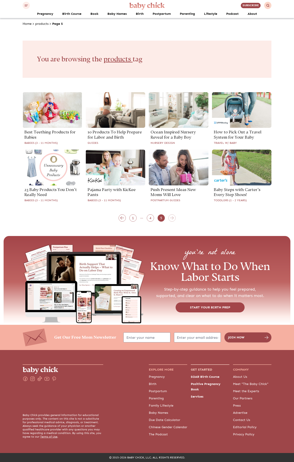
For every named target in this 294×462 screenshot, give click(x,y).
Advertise (240, 413)
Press (237, 405)
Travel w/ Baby (225, 143)
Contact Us (241, 420)
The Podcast (158, 434)
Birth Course (71, 14)
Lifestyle (210, 14)
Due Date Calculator (164, 420)
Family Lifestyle (161, 405)
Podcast (232, 14)
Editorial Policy (245, 427)
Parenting (187, 14)
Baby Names (117, 14)
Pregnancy (45, 14)
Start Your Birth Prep (210, 307)
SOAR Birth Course (205, 377)
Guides (93, 143)
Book (94, 14)
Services (197, 396)
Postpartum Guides (165, 200)
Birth (140, 14)
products (42, 24)
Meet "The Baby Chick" (250, 384)
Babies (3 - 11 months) (41, 143)
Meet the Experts (246, 391)
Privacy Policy (243, 434)
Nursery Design (163, 143)
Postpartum (162, 14)
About (252, 14)
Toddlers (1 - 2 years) (230, 200)
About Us (240, 377)
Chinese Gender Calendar (168, 427)
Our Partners (242, 398)
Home (27, 24)
